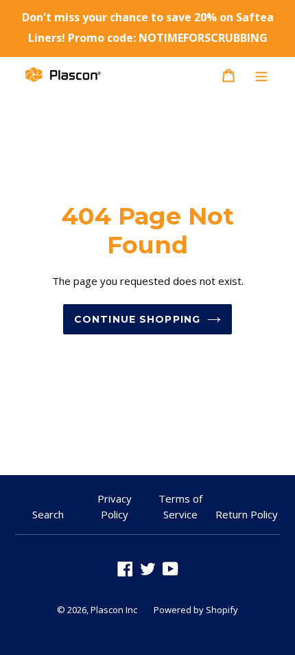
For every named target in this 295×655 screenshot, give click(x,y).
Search (48, 514)
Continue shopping (137, 319)
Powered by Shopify (196, 610)
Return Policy (246, 514)
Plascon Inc (114, 610)
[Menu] (261, 74)
